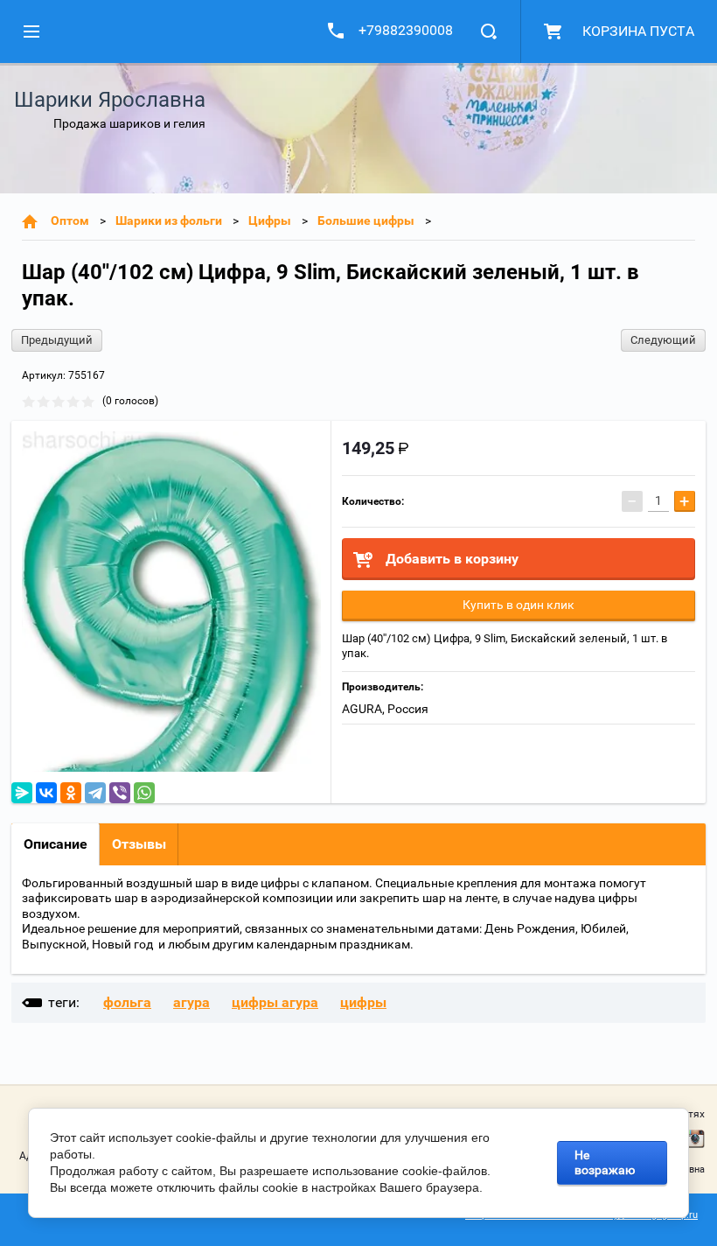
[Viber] (119, 792)
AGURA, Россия (385, 709)
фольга (127, 1002)
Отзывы (139, 844)
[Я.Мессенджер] (21, 792)
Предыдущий (57, 339)
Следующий (663, 339)
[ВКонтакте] (46, 792)
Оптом (70, 221)
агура (191, 1002)
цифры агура (275, 1002)
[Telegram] (95, 792)
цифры (363, 1002)
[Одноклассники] (70, 792)
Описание (55, 844)
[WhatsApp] (144, 792)
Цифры (269, 221)
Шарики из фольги (168, 221)
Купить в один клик (518, 605)
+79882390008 (405, 30)
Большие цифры (365, 221)
